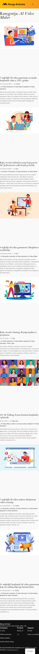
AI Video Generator (7, 86)
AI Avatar (4, 171)
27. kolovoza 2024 (5, 169)
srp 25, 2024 (4, 338)
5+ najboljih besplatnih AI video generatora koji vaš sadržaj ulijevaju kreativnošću (19, 585)
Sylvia (18, 84)
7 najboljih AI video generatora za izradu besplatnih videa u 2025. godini (18, 79)
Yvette (17, 505)
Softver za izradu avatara (19, 424)
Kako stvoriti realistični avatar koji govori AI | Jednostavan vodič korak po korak (18, 164)
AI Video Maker (18, 86)
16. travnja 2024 (5, 590)
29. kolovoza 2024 (6, 84)
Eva (17, 169)
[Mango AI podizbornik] (23, 630)
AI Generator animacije (8, 256)
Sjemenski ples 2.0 (12, 650)
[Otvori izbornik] (33, 4)
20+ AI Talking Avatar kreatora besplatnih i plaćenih (19, 416)
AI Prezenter (11, 171)
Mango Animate (5, 624)
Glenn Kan (15, 421)
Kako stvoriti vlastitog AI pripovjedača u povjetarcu (18, 333)
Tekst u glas (10, 343)
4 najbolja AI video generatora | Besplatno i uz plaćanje (19, 248)
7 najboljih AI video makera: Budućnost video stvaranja (18, 501)
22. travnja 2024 (5, 505)
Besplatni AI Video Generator (9, 510)
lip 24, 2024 (3, 421)
